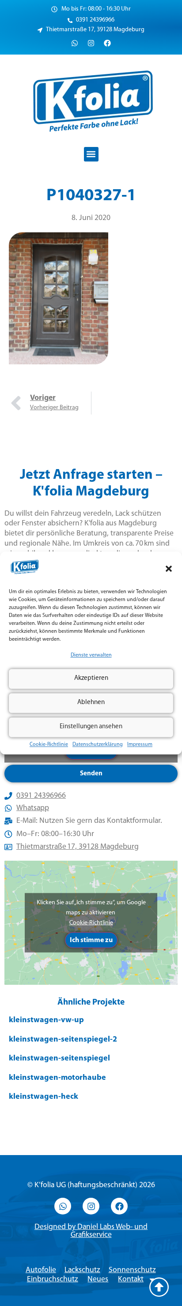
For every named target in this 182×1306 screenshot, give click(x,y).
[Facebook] (107, 43)
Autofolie (41, 1270)
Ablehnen (91, 703)
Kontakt (131, 1279)
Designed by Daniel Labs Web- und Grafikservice (91, 1231)
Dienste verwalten (91, 655)
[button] (168, 568)
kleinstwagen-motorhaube (57, 1078)
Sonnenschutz (132, 1270)
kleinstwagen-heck (43, 1097)
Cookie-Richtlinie (49, 744)
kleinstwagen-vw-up (46, 1020)
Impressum (139, 744)
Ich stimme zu (91, 939)
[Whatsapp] (75, 43)
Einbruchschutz (52, 1279)
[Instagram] (91, 43)
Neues (97, 1279)
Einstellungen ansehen (91, 727)
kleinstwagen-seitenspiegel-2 (63, 1040)
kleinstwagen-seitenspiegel (59, 1059)
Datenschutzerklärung (97, 744)
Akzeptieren (91, 678)
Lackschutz (82, 1270)
